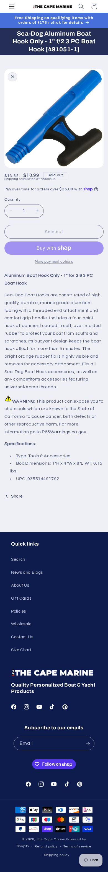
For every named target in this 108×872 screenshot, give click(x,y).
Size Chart (21, 650)
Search (18, 559)
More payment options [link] (54, 262)
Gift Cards (21, 598)
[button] (11, 6)
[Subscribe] (87, 743)
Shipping (11, 178)
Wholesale (21, 624)
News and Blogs (27, 572)
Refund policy (46, 846)
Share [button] (17, 496)
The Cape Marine (50, 839)
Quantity (12, 199)
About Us (20, 585)
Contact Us (22, 637)
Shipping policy (56, 855)
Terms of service (77, 846)
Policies (18, 611)
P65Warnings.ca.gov (64, 432)
